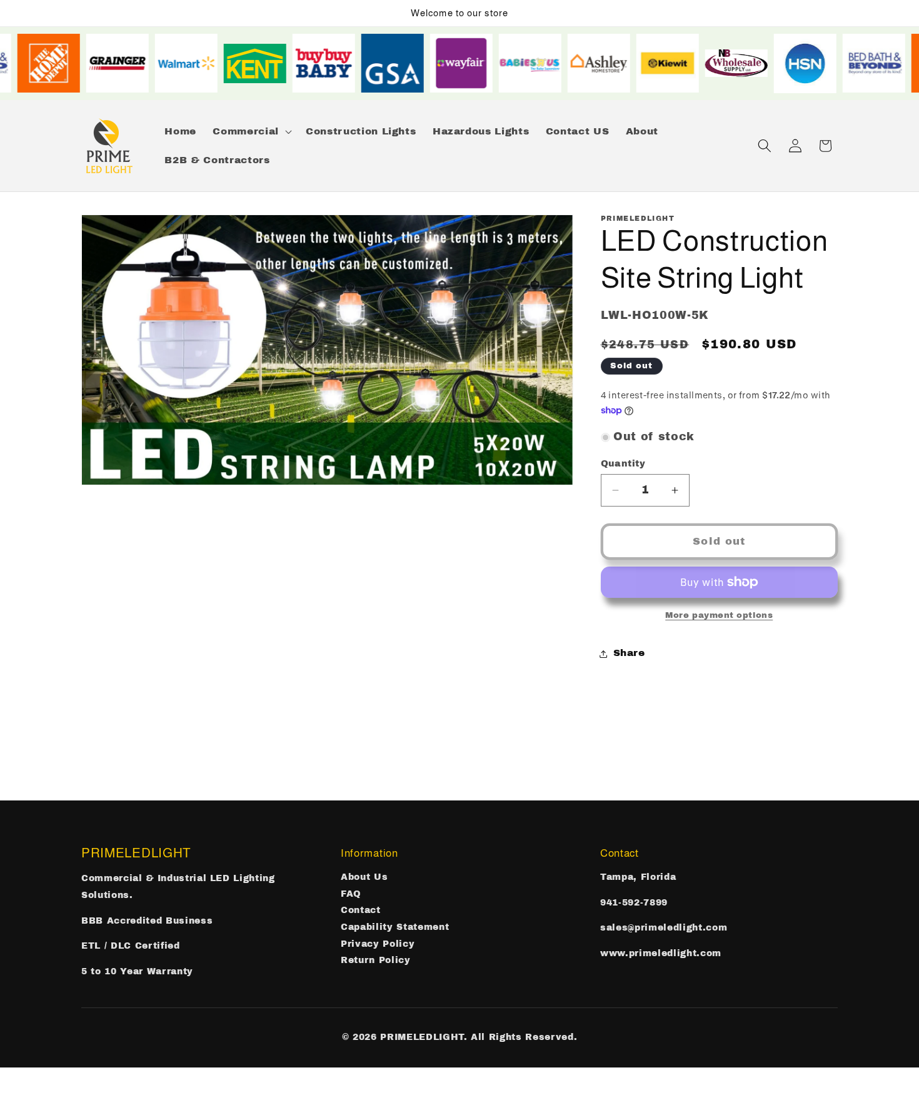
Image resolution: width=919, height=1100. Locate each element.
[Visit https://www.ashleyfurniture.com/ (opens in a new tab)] (608, 63)
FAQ (351, 894)
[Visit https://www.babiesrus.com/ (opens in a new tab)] (539, 63)
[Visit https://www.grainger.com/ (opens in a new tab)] (127, 63)
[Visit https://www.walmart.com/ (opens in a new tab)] (195, 63)
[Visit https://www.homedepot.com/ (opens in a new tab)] (58, 63)
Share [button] (629, 653)
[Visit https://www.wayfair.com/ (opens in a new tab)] (470, 63)
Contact (361, 910)
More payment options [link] (719, 615)
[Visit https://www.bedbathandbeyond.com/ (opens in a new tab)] (883, 63)
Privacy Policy (377, 944)
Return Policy (376, 960)
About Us (364, 877)
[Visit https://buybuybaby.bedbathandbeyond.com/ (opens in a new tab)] (333, 63)
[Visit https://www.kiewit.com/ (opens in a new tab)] (677, 63)
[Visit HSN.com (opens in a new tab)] (814, 63)
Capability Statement (395, 927)
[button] (250, 131)
